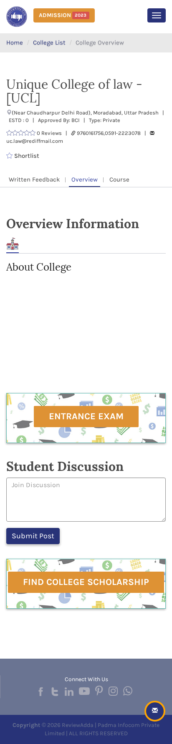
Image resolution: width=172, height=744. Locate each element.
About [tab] (12, 244)
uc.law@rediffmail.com (34, 141)
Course (119, 179)
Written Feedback (34, 179)
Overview (84, 179)
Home (14, 42)
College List (49, 42)
